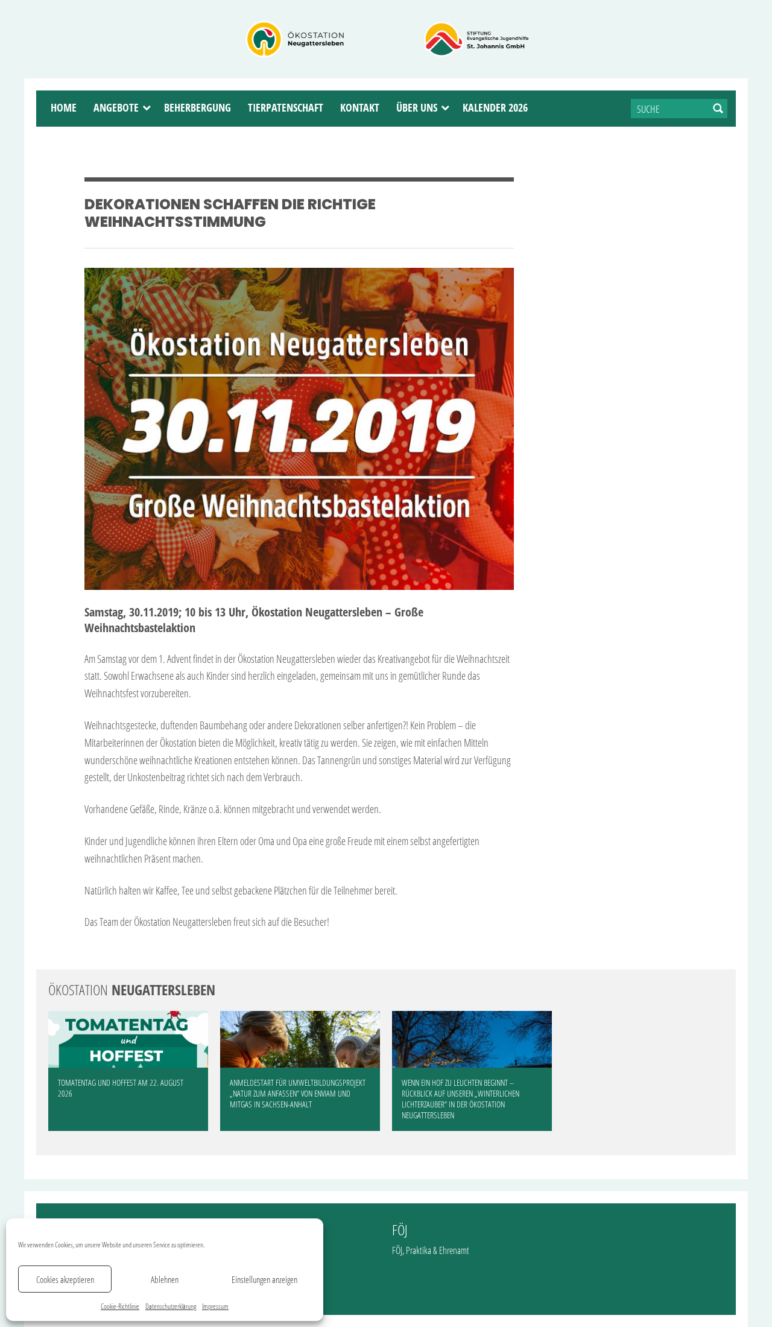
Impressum (215, 1306)
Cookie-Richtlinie (120, 1306)
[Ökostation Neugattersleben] (295, 39)
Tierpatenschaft (285, 107)
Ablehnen (165, 1279)
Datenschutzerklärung (170, 1306)
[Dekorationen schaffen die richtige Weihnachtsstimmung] (299, 429)
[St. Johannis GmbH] (476, 39)
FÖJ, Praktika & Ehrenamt (430, 1250)
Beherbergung (197, 107)
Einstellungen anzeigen (264, 1279)
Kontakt (359, 107)
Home (64, 107)
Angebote (116, 107)
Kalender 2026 (495, 107)
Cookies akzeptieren (65, 1279)
